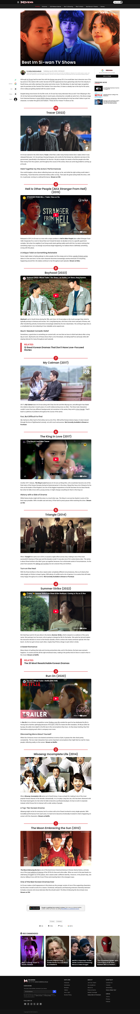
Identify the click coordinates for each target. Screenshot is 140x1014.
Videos (66, 990)
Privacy (108, 999)
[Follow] (15, 94)
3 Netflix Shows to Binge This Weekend (110, 95)
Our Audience (91, 985)
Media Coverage (92, 992)
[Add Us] (15, 83)
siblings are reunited (42, 564)
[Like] (15, 89)
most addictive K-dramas (35, 872)
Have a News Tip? (111, 990)
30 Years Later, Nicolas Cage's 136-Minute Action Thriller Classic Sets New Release (111, 102)
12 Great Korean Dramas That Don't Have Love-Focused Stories (54, 348)
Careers (108, 985)
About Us (90, 987)
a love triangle (80, 409)
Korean (52, 79)
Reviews (66, 987)
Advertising (109, 987)
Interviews (67, 985)
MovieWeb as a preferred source (70, 908)
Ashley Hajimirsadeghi (34, 71)
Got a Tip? (67, 992)
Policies (108, 1001)
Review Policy (68, 995)
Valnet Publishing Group (41, 982)
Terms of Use (39, 995)
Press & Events (92, 990)
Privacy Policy (48, 995)
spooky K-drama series (80, 256)
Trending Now (101, 83)
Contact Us (109, 982)
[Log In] (15, 99)
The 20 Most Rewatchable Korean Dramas (46, 663)
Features (66, 982)
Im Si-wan (30, 79)
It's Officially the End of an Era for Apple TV (111, 88)
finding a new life (54, 722)
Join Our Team (92, 982)
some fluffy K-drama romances (47, 98)
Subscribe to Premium (94, 995)
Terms (108, 996)
